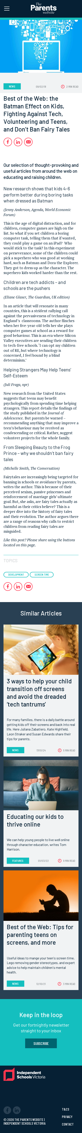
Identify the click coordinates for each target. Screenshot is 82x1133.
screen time (42, 574)
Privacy (67, 1117)
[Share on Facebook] (7, 142)
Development (16, 574)
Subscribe (41, 1043)
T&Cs (65, 1109)
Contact (68, 1124)
